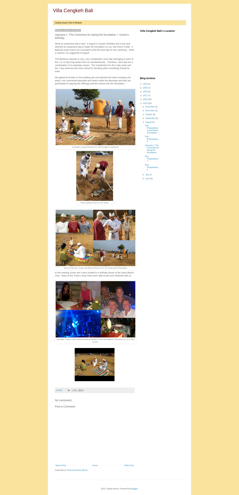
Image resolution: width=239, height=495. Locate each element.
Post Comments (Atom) (77, 470)
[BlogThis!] (75, 390)
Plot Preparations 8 (151, 139)
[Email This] (73, 390)
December (150, 107)
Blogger (134, 489)
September (150, 118)
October (149, 114)
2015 (145, 103)
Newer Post (61, 465)
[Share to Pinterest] (82, 390)
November (150, 110)
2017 (145, 95)
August (148, 122)
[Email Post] (68, 390)
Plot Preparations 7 (151, 158)
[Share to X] (77, 390)
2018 (145, 92)
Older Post (129, 465)
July (147, 175)
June (147, 178)
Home (95, 465)
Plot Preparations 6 (151, 167)
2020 (145, 88)
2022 (145, 84)
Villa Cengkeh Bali (73, 10)
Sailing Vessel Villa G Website (68, 23)
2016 (145, 99)
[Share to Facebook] (80, 390)
